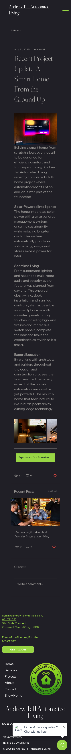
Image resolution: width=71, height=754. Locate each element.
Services (11, 670)
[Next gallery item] (52, 431)
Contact (10, 689)
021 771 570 (9, 619)
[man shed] (35, 512)
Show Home (13, 695)
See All (52, 491)
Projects (11, 676)
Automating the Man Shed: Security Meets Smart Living (32, 534)
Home (9, 664)
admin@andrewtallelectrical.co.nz (22, 615)
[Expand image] (30, 431)
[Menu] (65, 10)
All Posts (16, 30)
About (9, 683)
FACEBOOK (9, 723)
